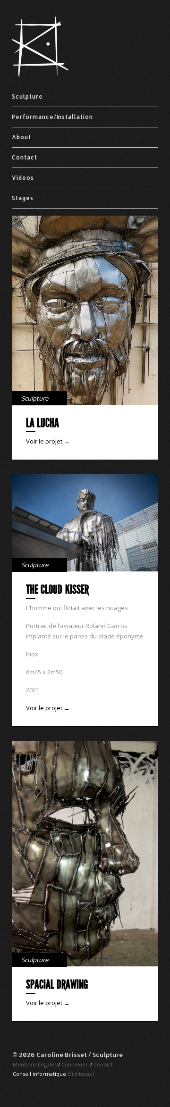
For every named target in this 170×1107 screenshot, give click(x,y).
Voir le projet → (48, 441)
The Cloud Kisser (57, 589)
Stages (23, 197)
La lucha (42, 423)
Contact (24, 157)
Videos (23, 177)
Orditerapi (81, 1073)
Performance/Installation (52, 116)
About (21, 137)
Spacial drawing (57, 984)
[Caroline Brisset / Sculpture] (40, 74)
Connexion (75, 1064)
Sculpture (27, 96)
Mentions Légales (35, 1064)
